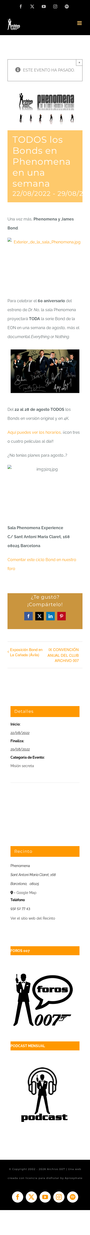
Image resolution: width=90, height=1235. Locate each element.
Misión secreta (22, 766)
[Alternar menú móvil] (79, 23)
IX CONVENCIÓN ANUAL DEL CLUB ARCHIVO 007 (63, 655)
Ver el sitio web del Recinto (32, 918)
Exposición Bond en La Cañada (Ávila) (26, 652)
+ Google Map (25, 893)
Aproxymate (73, 1178)
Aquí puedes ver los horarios (34, 432)
